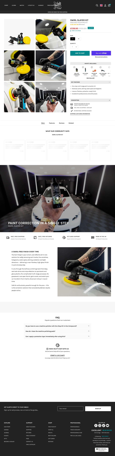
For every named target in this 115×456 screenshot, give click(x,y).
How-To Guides (30, 426)
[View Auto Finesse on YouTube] (107, 426)
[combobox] (84, 5)
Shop (50, 423)
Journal (6, 432)
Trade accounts (75, 429)
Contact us (29, 441)
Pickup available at (82, 103)
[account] (105, 5)
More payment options (101, 56)
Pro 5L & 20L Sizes (75, 435)
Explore (7, 423)
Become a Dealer (9, 441)
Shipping (28, 429)
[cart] (109, 5)
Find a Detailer (30, 444)
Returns (28, 432)
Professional (75, 423)
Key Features (75, 82)
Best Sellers (52, 435)
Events (6, 435)
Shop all (50, 429)
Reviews (50, 441)
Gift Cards (51, 438)
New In (50, 432)
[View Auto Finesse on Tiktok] (103, 426)
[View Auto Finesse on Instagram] (99, 426)
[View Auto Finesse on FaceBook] (95, 426)
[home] (57, 5)
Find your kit (52, 426)
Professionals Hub (76, 432)
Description (75, 100)
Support (29, 423)
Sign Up (98, 408)
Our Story (7, 426)
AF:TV (5, 438)
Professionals (74, 426)
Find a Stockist (30, 435)
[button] (90, 24)
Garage (6, 429)
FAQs (27, 438)
